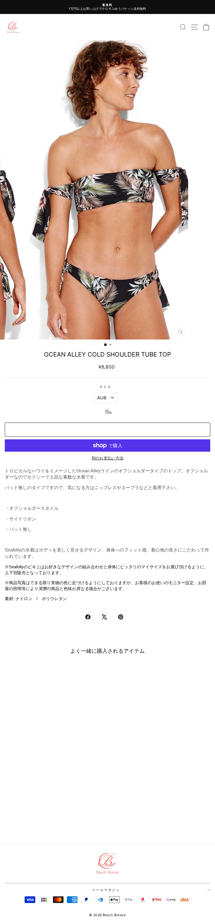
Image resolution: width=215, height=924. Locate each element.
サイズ (105, 387)
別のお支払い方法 (108, 458)
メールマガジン (106, 890)
